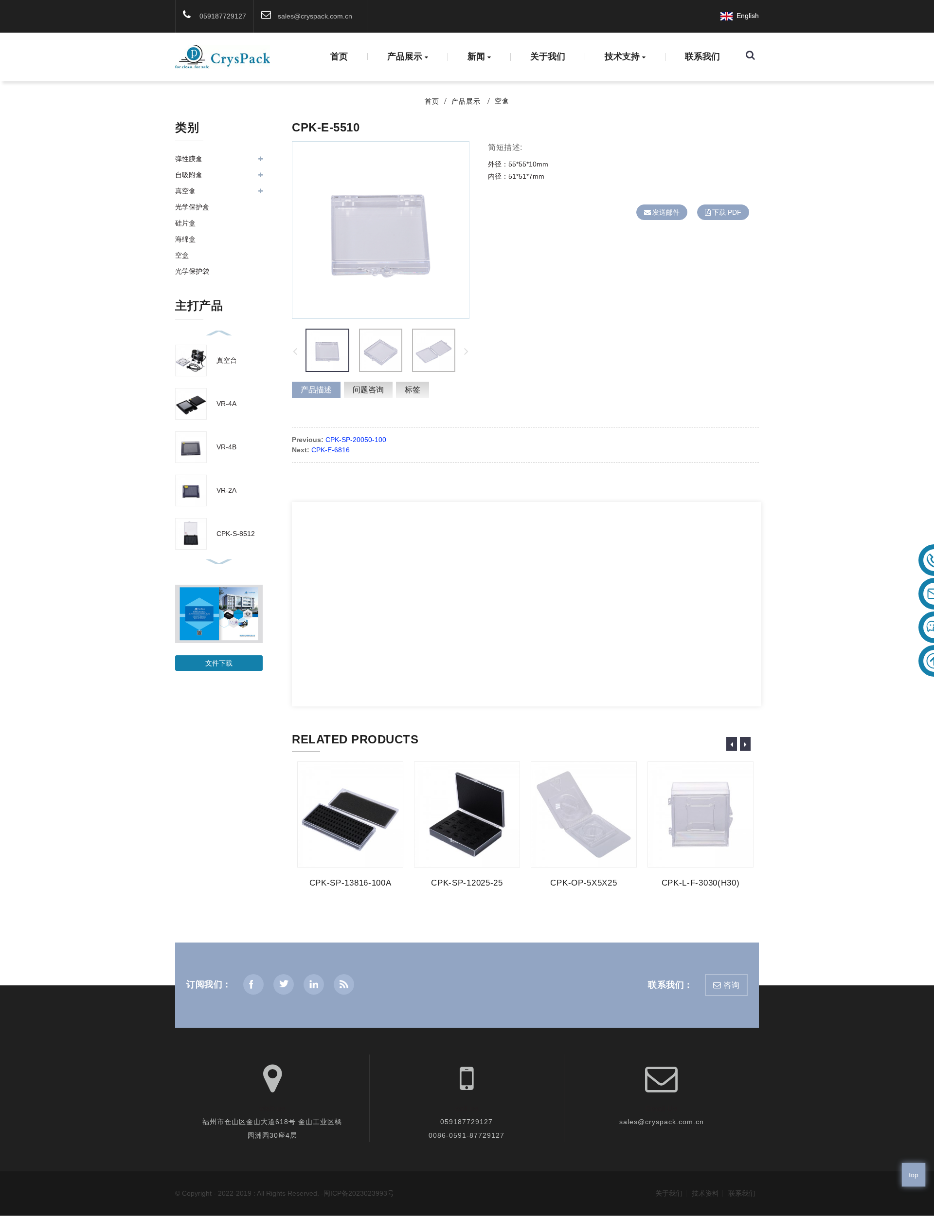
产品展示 (404, 57)
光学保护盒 (192, 207)
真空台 (226, 360)
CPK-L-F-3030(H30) (701, 883)
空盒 (502, 101)
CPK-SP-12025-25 (467, 883)
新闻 (476, 57)
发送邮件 (666, 212)
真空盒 (185, 191)
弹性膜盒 (188, 159)
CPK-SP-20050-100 (355, 440)
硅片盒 (185, 223)
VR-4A (226, 403)
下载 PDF (726, 212)
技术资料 (705, 1193)
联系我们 (702, 56)
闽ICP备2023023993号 (358, 1193)
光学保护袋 (192, 271)
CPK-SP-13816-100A (350, 883)
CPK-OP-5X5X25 (583, 883)
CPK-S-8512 (235, 533)
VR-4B (226, 447)
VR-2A (226, 490)
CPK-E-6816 (330, 450)
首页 (339, 56)
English (746, 15)
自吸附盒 (188, 175)
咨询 (731, 985)
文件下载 (219, 663)
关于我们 (547, 56)
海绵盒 (185, 239)
